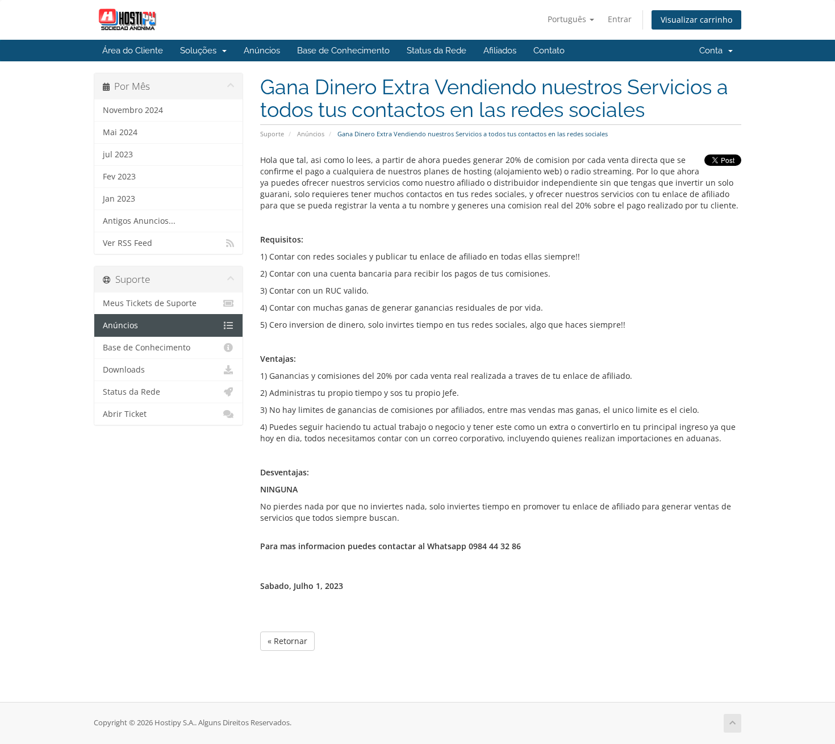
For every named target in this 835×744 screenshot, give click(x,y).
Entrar (620, 19)
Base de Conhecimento (343, 50)
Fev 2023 (119, 177)
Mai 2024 (120, 132)
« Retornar (287, 641)
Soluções (200, 50)
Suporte (272, 133)
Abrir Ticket (125, 414)
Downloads (124, 370)
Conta (713, 50)
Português (568, 19)
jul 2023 (118, 154)
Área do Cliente (132, 50)
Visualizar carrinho (696, 19)
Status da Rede (436, 50)
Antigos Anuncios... (139, 221)
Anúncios (262, 50)
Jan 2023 (119, 199)
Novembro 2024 (133, 110)
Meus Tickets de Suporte (150, 303)
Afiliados (499, 50)
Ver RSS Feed (127, 243)
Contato (549, 50)
